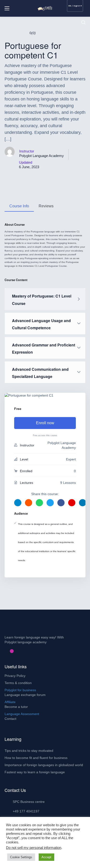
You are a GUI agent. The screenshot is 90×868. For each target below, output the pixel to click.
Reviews (46, 206)
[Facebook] (4, 651)
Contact (10, 719)
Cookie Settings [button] (21, 857)
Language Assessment (22, 714)
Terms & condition (18, 683)
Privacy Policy (15, 676)
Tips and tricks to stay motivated (29, 751)
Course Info (19, 206)
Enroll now (45, 423)
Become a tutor (16, 707)
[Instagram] (12, 651)
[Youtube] (16, 651)
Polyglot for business (20, 690)
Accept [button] (46, 857)
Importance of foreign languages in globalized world (44, 765)
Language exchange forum (25, 695)
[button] (83, 22)
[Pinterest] (8, 651)
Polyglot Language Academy (41, 156)
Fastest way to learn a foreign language (35, 772)
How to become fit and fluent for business (36, 758)
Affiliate (10, 702)
